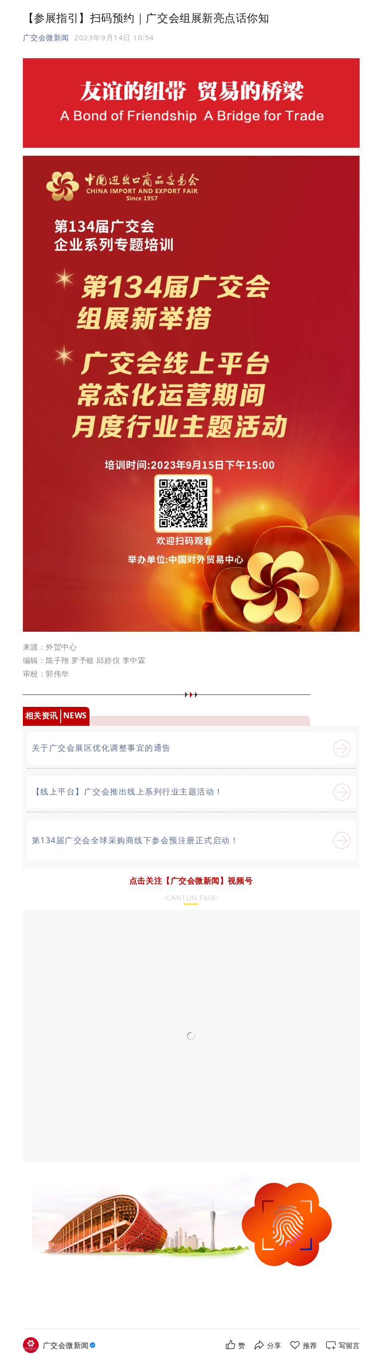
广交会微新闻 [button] (46, 37)
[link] (70, 1345)
